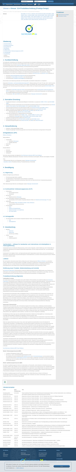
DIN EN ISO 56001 (25, 120)
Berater (25, 202)
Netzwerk (30, 4)
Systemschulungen (13, 209)
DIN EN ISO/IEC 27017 (38, 16)
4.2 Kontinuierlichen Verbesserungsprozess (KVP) (13, 51)
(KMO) (32, 110)
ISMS (14, 93)
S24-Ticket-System (12, 211)
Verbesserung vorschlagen (63, 14)
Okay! (61, 466)
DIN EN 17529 (35, 13)
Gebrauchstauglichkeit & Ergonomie (17, 75)
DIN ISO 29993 (27, 111)
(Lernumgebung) (20, 209)
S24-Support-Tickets (43, 453)
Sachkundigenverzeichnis (21, 357)
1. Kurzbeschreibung (7, 43)
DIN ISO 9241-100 (42, 19)
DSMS (18, 93)
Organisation (9, 4)
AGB (10, 220)
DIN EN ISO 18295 (42, 13)
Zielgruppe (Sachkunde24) (36, 93)
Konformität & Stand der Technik (18, 89)
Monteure (32, 202)
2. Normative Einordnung (8, 45)
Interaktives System (7, 161)
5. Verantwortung (6, 53)
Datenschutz (11, 232)
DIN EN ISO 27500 (32, 18)
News (10, 207)
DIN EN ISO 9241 (35, 19)
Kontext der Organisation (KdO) (23, 65)
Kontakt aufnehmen (43, 454)
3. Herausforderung (7, 46)
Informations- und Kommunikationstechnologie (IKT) (18, 83)
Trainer (28, 202)
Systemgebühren (12, 221)
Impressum (11, 230)
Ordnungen (17, 116)
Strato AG (58, 454)
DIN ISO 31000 (46, 18)
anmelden (50, 1)
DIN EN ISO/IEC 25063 (32, 15)
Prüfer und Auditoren (19, 202)
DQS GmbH (59, 456)
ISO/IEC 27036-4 (24, 18)
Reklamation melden (62, 16)
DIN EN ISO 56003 (36, 107)
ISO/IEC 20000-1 (24, 15)
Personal (24, 4)
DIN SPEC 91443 (27, 19)
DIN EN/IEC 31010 (36, 119)
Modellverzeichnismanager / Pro (42, 199)
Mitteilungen (23, 453)
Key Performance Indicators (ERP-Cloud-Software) (31, 155)
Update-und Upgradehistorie (14, 208)
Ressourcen (17, 4)
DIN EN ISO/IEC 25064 (42, 15)
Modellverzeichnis (27, 356)
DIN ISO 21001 (21, 111)
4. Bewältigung (6, 48)
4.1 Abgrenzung (6, 49)
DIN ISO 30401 (39, 18)
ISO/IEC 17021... (24, 114)
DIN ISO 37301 (27, 117)
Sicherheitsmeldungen (37, 356)
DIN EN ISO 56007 (39, 120)
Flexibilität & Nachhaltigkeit (18, 78)
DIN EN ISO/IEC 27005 (28, 16)
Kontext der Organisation (9, 270)
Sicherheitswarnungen (25, 454)
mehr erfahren (20, 468)
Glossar (6, 8)
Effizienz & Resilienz (7, 135)
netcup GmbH (59, 453)
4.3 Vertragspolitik (6, 52)
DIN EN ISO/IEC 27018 (48, 16)
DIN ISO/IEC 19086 (50, 13)
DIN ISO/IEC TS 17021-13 (26, 13)
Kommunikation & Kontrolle (17, 77)
